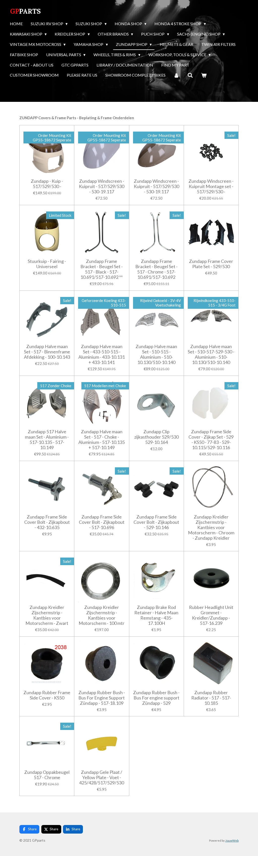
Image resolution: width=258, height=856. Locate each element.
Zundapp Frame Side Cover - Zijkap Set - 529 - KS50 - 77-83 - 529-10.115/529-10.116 (211, 439)
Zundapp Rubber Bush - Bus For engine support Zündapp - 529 (156, 698)
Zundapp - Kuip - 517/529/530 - (47, 183)
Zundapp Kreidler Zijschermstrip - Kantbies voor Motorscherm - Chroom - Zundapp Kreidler (211, 527)
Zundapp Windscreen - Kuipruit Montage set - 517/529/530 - (211, 186)
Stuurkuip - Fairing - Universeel (47, 264)
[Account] (176, 75)
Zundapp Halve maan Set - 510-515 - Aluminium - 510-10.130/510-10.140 (156, 354)
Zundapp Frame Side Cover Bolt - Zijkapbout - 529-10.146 (156, 522)
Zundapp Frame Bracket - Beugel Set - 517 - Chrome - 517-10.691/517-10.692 (156, 269)
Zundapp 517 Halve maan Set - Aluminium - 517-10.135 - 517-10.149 (47, 439)
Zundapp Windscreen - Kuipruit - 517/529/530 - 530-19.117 (101, 186)
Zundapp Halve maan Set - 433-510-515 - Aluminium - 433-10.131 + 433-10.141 (101, 354)
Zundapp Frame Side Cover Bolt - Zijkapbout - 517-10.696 (101, 522)
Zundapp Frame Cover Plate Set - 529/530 (211, 264)
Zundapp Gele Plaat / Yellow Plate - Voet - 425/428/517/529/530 (101, 777)
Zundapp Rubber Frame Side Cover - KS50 (46, 695)
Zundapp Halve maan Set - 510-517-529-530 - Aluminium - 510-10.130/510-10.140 (211, 354)
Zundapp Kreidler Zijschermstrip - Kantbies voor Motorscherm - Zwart (46, 615)
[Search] (190, 75)
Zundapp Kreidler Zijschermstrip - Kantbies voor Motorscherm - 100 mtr (101, 615)
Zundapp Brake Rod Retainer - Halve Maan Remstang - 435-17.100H (156, 615)
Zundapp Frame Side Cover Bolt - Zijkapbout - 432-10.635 (47, 522)
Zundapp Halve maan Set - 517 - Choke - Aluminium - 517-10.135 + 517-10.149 (101, 439)
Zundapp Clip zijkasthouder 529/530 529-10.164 (156, 437)
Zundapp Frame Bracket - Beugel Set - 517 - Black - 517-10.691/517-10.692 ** (101, 269)
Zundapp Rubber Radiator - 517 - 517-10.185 (211, 698)
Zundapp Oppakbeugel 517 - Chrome (47, 775)
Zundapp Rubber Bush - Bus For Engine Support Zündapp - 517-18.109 (101, 698)
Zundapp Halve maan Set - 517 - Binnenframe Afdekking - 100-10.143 (47, 352)
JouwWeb (232, 840)
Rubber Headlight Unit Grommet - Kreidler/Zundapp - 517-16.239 (211, 615)
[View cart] (203, 75)
